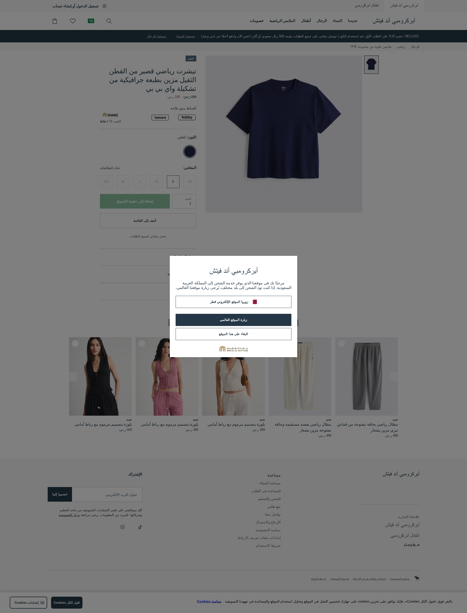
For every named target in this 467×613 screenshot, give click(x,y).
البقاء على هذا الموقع (233, 334)
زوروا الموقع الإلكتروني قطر (229, 302)
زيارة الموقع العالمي (233, 320)
